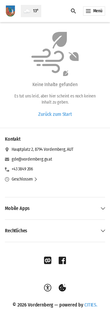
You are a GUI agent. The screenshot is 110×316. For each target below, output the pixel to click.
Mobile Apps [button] (17, 208)
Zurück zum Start (55, 114)
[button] (25, 179)
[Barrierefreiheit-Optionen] (47, 287)
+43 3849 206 (22, 169)
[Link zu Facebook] (62, 260)
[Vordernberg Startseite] (10, 11)
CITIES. (90, 305)
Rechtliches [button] (16, 231)
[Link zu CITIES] (47, 260)
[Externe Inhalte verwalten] (62, 287)
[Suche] (73, 11)
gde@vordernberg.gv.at (32, 159)
